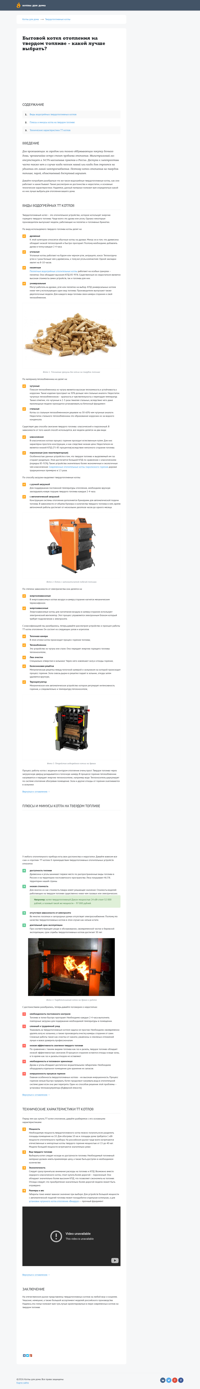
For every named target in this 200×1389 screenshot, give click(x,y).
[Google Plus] (30, 1355)
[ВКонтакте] (24, 1355)
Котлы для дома (30, 19)
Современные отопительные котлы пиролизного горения (78, 467)
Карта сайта (23, 1383)
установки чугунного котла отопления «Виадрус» (54, 1201)
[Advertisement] (71, 76)
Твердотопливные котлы (57, 19)
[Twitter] (27, 1355)
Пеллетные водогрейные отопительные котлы (53, 271)
